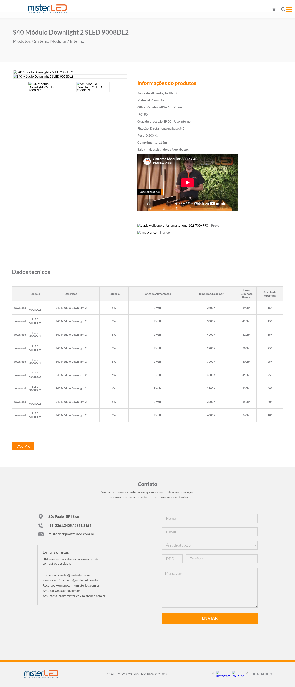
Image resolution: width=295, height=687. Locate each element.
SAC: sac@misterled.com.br (61, 590)
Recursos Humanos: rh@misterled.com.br (71, 585)
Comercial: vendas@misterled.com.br (68, 575)
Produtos (22, 41)
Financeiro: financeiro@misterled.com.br (70, 580)
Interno (77, 41)
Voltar (23, 446)
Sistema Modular (50, 41)
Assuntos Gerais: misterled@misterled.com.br (74, 596)
